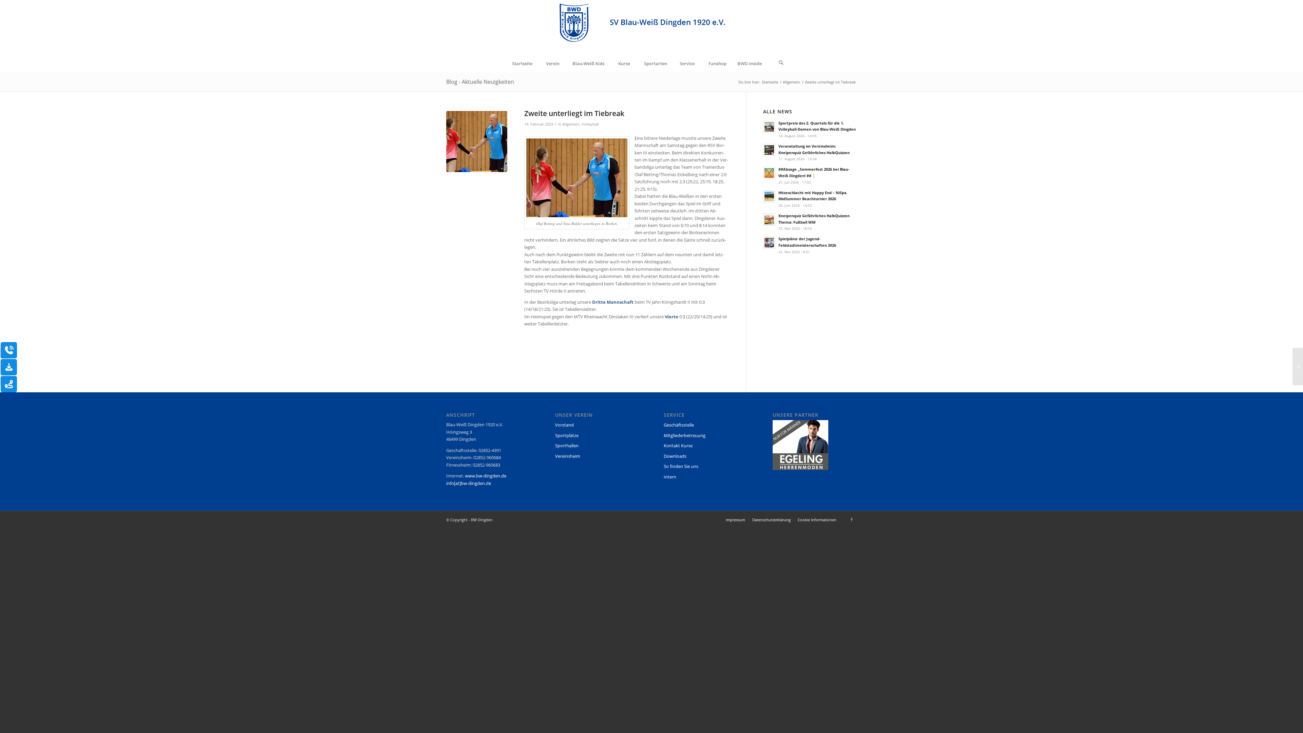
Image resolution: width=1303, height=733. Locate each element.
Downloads (675, 456)
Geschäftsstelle (679, 425)
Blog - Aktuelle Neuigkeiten (480, 82)
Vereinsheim (567, 456)
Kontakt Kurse (678, 446)
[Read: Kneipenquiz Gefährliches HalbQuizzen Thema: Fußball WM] (769, 219)
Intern (670, 477)
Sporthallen (567, 446)
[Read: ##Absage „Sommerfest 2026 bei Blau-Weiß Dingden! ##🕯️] (769, 173)
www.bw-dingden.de (485, 476)
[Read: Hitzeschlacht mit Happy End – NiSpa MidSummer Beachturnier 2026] (769, 196)
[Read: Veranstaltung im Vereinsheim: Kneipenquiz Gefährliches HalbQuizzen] (769, 150)
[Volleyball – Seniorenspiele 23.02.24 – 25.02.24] (1297, 366)
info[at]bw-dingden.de (468, 483)
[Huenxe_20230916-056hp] (476, 141)
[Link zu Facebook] (852, 519)
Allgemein (571, 124)
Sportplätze (567, 435)
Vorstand (564, 425)
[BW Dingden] (651, 27)
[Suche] (781, 63)
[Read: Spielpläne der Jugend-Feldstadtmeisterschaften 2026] (769, 243)
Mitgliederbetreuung (684, 435)
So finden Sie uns (681, 466)
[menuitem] (522, 63)
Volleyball (590, 124)
